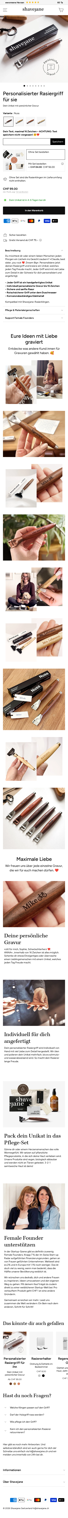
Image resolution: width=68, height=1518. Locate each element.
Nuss (8, 121)
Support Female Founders (19, 317)
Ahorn (41, 121)
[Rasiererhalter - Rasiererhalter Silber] (39, 1375)
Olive (19, 121)
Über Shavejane (13, 1481)
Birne (30, 121)
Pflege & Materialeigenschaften (22, 310)
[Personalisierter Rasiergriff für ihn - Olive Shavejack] (14, 1383)
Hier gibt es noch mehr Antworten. (21, 1444)
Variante (11, 113)
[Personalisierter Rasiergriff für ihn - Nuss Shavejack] (10, 1383)
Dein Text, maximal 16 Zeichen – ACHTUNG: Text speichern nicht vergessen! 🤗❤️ (30, 133)
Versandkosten (22, 192)
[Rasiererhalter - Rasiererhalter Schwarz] (43, 1375)
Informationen (12, 1470)
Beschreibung (12, 250)
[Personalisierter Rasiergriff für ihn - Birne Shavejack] (18, 1383)
